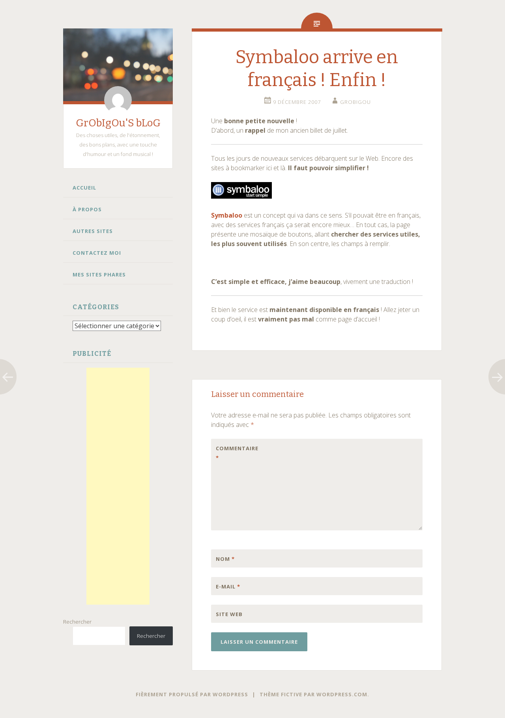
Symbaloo (226, 215)
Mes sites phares (99, 274)
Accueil (84, 187)
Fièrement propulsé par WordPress (192, 694)
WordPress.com (341, 694)
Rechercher (77, 621)
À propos (87, 209)
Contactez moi (97, 252)
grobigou (355, 101)
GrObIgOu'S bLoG (118, 123)
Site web (229, 614)
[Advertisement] (118, 486)
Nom (225, 558)
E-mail (228, 586)
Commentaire (232, 453)
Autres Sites (93, 231)
